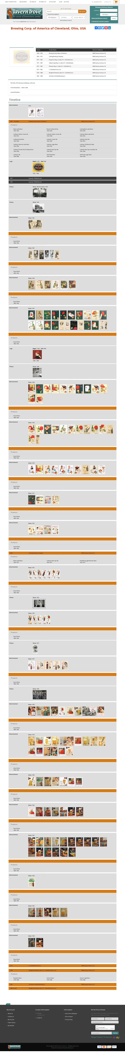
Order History (11, 1022)
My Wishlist (33, 1)
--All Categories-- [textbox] (52, 17)
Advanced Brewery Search (99, 18)
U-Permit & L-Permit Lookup (100, 21)
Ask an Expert (23, 1)
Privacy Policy (69, 1019)
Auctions (66, 1)
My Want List (42, 1)
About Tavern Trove (10, 1)
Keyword (96, 10)
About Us (10, 1013)
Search (83, 11)
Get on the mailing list (71, 1013)
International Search (66, 20)
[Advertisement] (62, 40)
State (97, 14)
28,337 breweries (31, 21)
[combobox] (52, 17)
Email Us (39, 1018)
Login (60, 1)
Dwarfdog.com (70, 1048)
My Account (52, 1)
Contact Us (11, 1016)
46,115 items (16, 21)
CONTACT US (107, 2)
